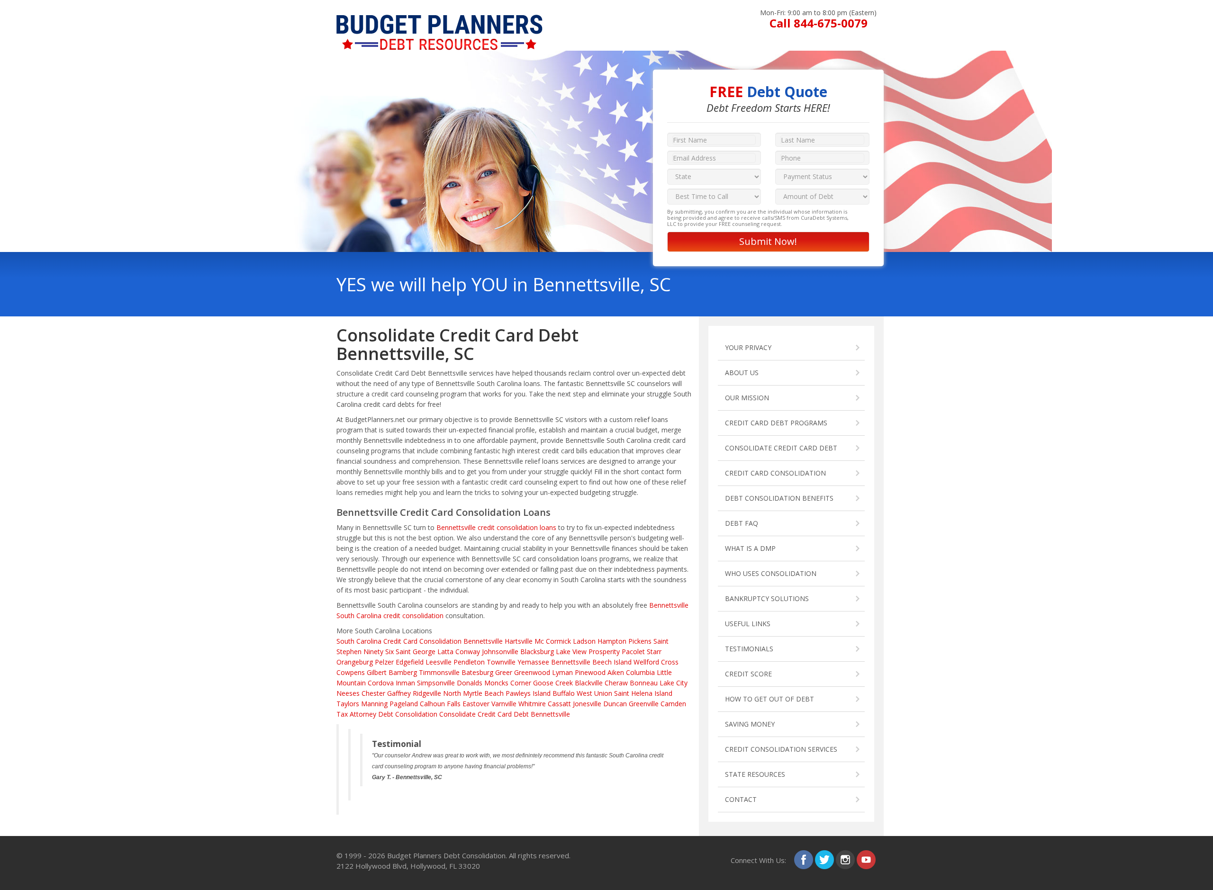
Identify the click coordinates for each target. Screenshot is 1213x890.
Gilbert (377, 672)
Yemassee (533, 661)
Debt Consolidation (407, 714)
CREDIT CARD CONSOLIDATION (775, 472)
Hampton (611, 641)
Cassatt (559, 703)
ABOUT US (742, 372)
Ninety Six (378, 651)
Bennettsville (570, 661)
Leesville (438, 661)
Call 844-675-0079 (818, 23)
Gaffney (399, 693)
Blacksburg (537, 651)
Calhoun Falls (440, 703)
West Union (594, 693)
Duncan (615, 703)
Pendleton (469, 661)
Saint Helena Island (643, 693)
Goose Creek (553, 682)
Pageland (403, 703)
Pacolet (633, 651)
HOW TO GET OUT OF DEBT (769, 698)
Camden (673, 703)
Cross (670, 661)
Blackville (589, 682)
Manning (374, 703)
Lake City (674, 682)
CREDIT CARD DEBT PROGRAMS (776, 422)
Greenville (644, 703)
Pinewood (590, 672)
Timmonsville (439, 672)
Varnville (503, 703)
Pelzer (384, 661)
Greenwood (532, 672)
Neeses (348, 693)
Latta (445, 651)
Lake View (571, 651)
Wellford (646, 661)
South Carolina (358, 641)
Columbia (640, 672)
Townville (501, 661)
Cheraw (616, 682)
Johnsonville (500, 651)
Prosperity (604, 651)
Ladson (584, 641)
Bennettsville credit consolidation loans (496, 527)
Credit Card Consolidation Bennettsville (443, 641)
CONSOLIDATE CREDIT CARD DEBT (781, 447)
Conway (467, 651)
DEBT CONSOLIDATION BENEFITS (779, 498)
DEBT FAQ (741, 523)
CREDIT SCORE (748, 673)
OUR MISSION (747, 397)
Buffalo (563, 693)
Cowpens (350, 672)
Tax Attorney (356, 714)
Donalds (469, 682)
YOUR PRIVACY (748, 347)
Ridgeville (427, 693)
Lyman (562, 672)
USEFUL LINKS (747, 623)
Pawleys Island (528, 693)
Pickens (640, 641)
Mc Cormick (552, 641)
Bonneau (644, 682)
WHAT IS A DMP (750, 548)
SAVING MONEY (750, 723)
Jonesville (587, 703)
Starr (654, 651)
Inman (405, 682)
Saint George (415, 651)
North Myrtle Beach (473, 693)
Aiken (615, 672)
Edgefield (410, 661)
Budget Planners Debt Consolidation (446, 855)
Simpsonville (436, 682)
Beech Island (612, 661)
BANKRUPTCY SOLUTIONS (767, 598)
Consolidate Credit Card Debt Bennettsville (504, 714)
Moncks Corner (507, 682)
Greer (503, 672)
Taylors (347, 703)
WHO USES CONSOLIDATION (770, 573)
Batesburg (477, 672)
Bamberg (403, 672)
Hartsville (519, 641)
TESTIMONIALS (749, 648)
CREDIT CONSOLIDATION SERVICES (781, 749)
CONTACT (741, 799)
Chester (373, 693)
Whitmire (532, 703)
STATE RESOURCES (755, 774)
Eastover (475, 703)
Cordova (381, 682)
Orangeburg (354, 661)
